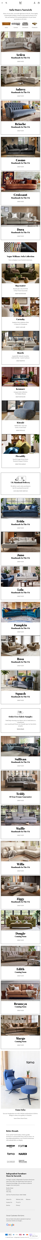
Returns (28, 1199)
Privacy (18, 1205)
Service (8, 1205)
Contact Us (9, 1202)
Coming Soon (20, 935)
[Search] (6, 3)
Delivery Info (19, 1199)
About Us (8, 1199)
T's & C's (18, 1202)
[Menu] (2, 3)
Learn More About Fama (20, 1118)
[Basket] (39, 3)
